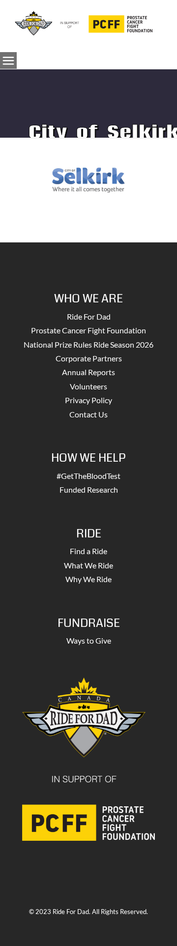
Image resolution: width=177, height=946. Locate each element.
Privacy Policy (88, 400)
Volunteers (88, 386)
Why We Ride (88, 579)
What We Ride (88, 565)
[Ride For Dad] (83, 22)
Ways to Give (88, 640)
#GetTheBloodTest (88, 475)
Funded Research (88, 489)
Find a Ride (88, 551)
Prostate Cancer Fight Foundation (88, 330)
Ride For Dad (89, 316)
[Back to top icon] (157, 926)
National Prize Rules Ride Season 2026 (88, 344)
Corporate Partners (89, 358)
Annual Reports (88, 372)
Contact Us (88, 414)
